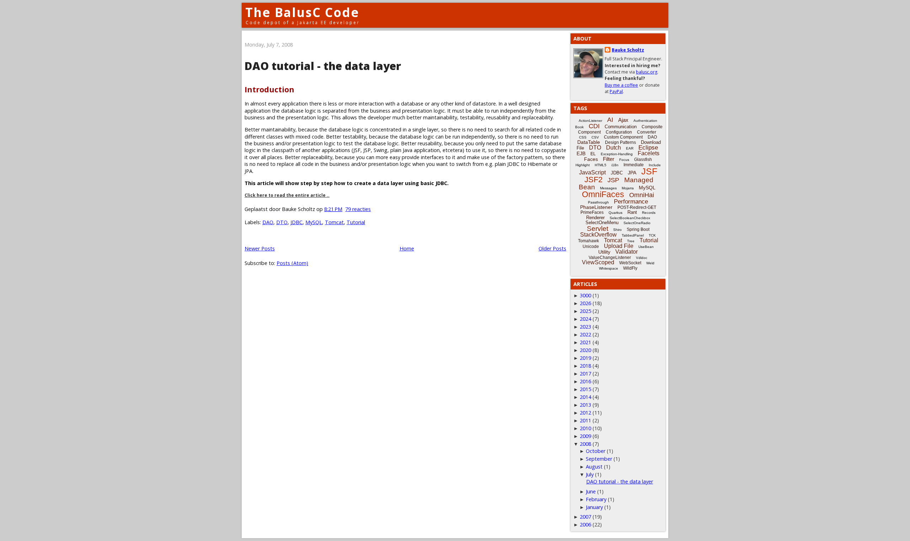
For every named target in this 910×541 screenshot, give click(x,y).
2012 (585, 412)
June (591, 491)
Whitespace (608, 268)
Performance (631, 201)
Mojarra (628, 188)
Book (579, 127)
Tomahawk (588, 240)
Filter (608, 159)
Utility (604, 252)
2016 (585, 381)
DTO (282, 222)
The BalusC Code (302, 12)
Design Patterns (620, 142)
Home (407, 248)
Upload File (618, 246)
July (590, 474)
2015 (585, 389)
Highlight (583, 165)
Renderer (595, 217)
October (595, 451)
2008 (585, 443)
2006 (585, 524)
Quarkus (615, 213)
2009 (585, 436)
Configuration (619, 132)
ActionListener (590, 121)
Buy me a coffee (621, 85)
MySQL (313, 222)
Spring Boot (638, 229)
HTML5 (600, 165)
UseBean (646, 247)
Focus (624, 160)
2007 (585, 516)
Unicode (591, 246)
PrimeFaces (592, 212)
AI (610, 119)
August (594, 466)
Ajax (623, 120)
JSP (613, 180)
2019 (585, 358)
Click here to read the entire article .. (287, 195)
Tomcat (334, 222)
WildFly (630, 268)
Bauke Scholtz (628, 50)
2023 (585, 326)
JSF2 (593, 179)
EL (593, 153)
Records (648, 213)
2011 (585, 420)
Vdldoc (641, 258)
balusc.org (646, 72)
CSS (583, 137)
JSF (649, 171)
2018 (585, 365)
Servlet (597, 228)
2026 (585, 303)
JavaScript (592, 172)
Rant (632, 212)
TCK (652, 235)
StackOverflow (598, 235)
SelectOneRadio (637, 223)
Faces (591, 159)
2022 (585, 334)
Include (655, 165)
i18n (615, 165)
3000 (585, 295)
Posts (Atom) (292, 263)
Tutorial (356, 222)
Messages (608, 188)
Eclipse (648, 147)
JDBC (296, 222)
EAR (629, 148)
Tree (631, 241)
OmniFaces (603, 194)
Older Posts (552, 248)
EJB (581, 153)
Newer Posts (260, 248)
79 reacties (358, 209)
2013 (585, 404)
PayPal (616, 91)
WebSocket (630, 262)
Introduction (269, 89)
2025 (585, 311)
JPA (632, 172)
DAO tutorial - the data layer (323, 66)
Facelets (648, 153)
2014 (585, 397)
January (594, 507)
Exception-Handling (617, 154)
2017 (585, 373)
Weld (650, 263)
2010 (585, 428)
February (596, 499)
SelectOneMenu (602, 222)
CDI (594, 126)
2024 (585, 318)
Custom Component (623, 137)
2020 (585, 350)
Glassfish (643, 159)
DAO (267, 222)
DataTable (588, 142)
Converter (646, 132)
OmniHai (641, 195)
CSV (595, 137)
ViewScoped (598, 262)
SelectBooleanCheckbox (630, 218)
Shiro (617, 230)
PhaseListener (596, 207)
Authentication (645, 121)
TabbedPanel (633, 235)
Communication (621, 126)
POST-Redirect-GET (636, 207)
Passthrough (598, 202)
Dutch (613, 148)
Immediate (633, 164)
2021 (585, 342)
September (599, 458)
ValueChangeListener (610, 257)
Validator (626, 252)
